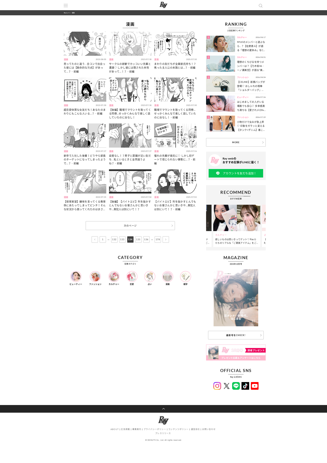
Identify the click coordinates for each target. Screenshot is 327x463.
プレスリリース (163, 433)
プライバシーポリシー (155, 429)
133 (122, 239)
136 (146, 239)
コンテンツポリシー (178, 429)
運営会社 (195, 429)
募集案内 (136, 429)
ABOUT (115, 429)
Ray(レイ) (67, 13)
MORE (235, 142)
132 (114, 239)
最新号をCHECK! (236, 335)
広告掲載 (125, 429)
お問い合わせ (209, 429)
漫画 (73, 13)
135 (138, 239)
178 (158, 239)
